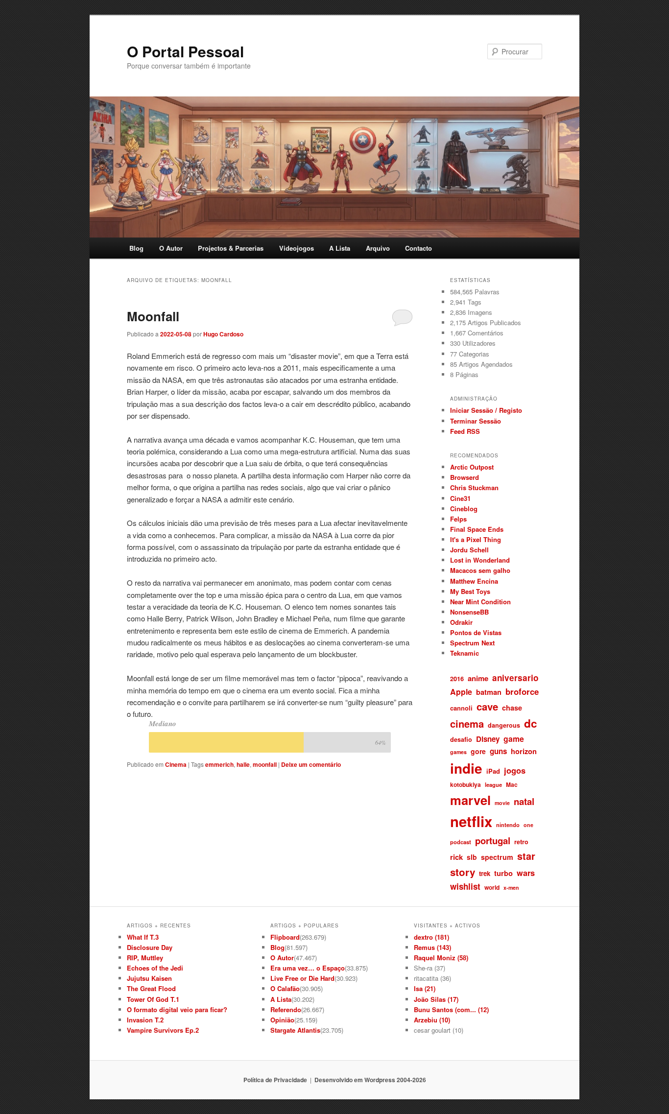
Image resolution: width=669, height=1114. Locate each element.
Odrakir (461, 622)
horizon (524, 751)
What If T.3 (143, 937)
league (493, 784)
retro (521, 841)
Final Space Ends (476, 529)
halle (243, 764)
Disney (488, 739)
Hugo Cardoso (223, 334)
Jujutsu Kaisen (149, 978)
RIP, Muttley (145, 957)
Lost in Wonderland (480, 560)
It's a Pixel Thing (475, 539)
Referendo (285, 1009)
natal (524, 801)
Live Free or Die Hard (302, 978)
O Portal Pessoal (185, 51)
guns (498, 751)
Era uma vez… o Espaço (307, 967)
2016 (457, 678)
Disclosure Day (149, 947)
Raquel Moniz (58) (441, 957)
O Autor (171, 248)
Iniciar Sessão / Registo (486, 410)
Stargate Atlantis (295, 1030)
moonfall (265, 764)
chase (512, 707)
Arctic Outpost (472, 467)
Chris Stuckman (474, 487)
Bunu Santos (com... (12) (451, 1009)
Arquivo (378, 248)
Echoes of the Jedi (155, 967)
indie (466, 768)
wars (526, 872)
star (526, 856)
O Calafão (285, 988)
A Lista (339, 248)
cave (487, 706)
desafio (461, 739)
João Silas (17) (436, 999)
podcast (460, 842)
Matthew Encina (474, 581)
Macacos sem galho (480, 570)
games (458, 752)
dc (530, 723)
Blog (136, 248)
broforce (522, 691)
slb (472, 857)
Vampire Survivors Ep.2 (163, 1030)
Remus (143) (432, 947)
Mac (512, 784)
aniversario (515, 678)
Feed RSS (465, 431)
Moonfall (153, 316)
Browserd (464, 477)
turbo (503, 873)
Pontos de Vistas (476, 632)
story (462, 872)
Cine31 (460, 498)
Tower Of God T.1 (153, 999)
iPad (493, 771)
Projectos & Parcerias (230, 248)
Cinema (176, 764)
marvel (470, 800)
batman (489, 692)
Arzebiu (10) (432, 1019)
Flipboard (285, 937)
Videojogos (296, 248)
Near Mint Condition (480, 601)
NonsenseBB (469, 611)
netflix (471, 821)
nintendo (508, 825)
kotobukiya (465, 784)
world (492, 887)
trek (484, 873)
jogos (515, 770)
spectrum (497, 857)
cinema (467, 723)
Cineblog (464, 508)
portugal (492, 840)
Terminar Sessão (475, 421)
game (513, 738)
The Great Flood (151, 988)
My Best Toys (470, 591)
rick (456, 857)
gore (478, 751)
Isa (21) (424, 988)
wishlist (465, 886)
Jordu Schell (469, 549)
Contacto (418, 248)
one (528, 825)
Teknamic (464, 653)
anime (478, 678)
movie (502, 802)
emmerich (219, 764)
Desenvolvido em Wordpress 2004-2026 (370, 1079)
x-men (511, 887)
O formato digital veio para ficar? (177, 1009)
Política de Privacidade (275, 1079)
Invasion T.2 (145, 1019)
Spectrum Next (472, 642)
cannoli (461, 707)
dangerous (504, 725)
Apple (461, 691)
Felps (458, 518)
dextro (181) (431, 937)
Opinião (282, 1019)
